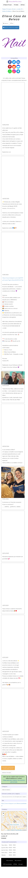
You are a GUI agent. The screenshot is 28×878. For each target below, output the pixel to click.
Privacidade (8, 864)
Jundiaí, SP (19, 9)
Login (21, 864)
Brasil (13, 9)
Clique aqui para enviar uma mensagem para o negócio (14, 796)
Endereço (6, 23)
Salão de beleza (6, 789)
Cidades (16, 4)
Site (12, 23)
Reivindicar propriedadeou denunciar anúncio (8, 767)
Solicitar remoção (6, 772)
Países (23, 4)
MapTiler (13, 830)
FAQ (15, 864)
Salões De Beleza (6, 11)
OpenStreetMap (19, 830)
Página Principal (8, 4)
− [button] (3, 816)
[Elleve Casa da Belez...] (14, 821)
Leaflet (8, 830)
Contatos (10, 860)
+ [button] (3, 813)
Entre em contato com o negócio (11, 27)
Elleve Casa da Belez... (15, 824)
